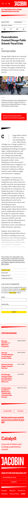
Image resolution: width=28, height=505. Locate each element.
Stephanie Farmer (8, 51)
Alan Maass (20, 374)
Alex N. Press (21, 364)
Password (5, 304)
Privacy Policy (14, 494)
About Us (12, 490)
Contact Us (21, 490)
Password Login (5, 270)
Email (3, 297)
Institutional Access (6, 278)
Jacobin (19, 9)
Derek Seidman (21, 340)
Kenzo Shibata (21, 352)
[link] (9, 4)
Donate (20, 411)
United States (18, 22)
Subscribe (7, 411)
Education (4, 25)
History (10, 25)
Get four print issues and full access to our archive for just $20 (12, 420)
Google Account (5, 275)
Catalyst (4, 490)
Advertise (4, 494)
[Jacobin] (20, 3)
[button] (3, 4)
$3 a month (5, 264)
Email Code (4, 273)
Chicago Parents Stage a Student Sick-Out (7, 366)
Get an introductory (8, 9)
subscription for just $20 (10, 11)
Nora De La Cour (21, 387)
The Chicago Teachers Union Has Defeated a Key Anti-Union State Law (6, 378)
